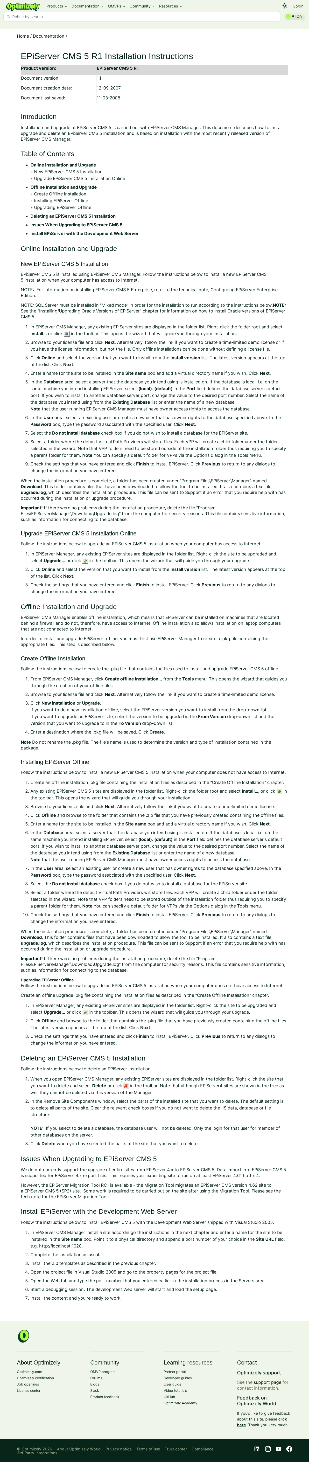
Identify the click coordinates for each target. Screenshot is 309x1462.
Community (142, 6)
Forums (96, 1378)
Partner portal (175, 1372)
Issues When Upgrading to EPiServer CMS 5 (76, 224)
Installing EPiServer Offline (61, 200)
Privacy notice (118, 1449)
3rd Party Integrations (37, 1452)
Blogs (94, 1384)
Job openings (28, 1384)
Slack (94, 1390)
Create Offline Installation (60, 193)
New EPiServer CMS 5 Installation (68, 171)
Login (298, 6)
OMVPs (117, 6)
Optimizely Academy (180, 1403)
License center (28, 1390)
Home (23, 36)
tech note (31, 1196)
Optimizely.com (29, 1372)
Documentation (87, 6)
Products (57, 6)
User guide (172, 1384)
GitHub (169, 1397)
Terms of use (148, 1449)
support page (267, 1382)
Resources (171, 6)
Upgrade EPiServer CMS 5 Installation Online (79, 178)
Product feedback (104, 1397)
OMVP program (103, 1372)
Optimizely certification (35, 1378)
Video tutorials (175, 1390)
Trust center (176, 1449)
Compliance (202, 1449)
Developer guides (178, 1378)
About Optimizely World (79, 1449)
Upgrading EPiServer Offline (62, 207)
